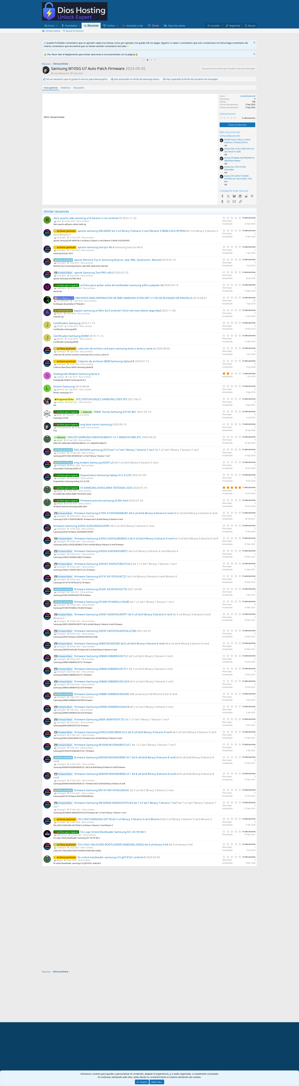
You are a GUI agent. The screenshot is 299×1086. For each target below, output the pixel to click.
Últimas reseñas (52, 30)
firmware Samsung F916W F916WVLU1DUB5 (102, 602)
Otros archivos (83, 221)
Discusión (79, 87)
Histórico (65, 87)
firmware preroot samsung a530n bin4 (104, 500)
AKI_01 (59, 313)
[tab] (144, 60)
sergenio (60, 377)
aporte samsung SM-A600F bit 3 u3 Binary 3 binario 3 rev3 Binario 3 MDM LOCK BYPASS (132, 231)
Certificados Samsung (66, 323)
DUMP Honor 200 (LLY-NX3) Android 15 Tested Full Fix (237, 141)
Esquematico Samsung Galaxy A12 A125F (105, 475)
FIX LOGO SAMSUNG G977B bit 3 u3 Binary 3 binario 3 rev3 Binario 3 (120, 819)
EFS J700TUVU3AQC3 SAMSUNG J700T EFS (101, 399)
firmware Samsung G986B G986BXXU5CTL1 (101, 656)
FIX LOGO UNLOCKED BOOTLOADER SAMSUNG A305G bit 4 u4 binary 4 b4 (123, 844)
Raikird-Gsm (62, 835)
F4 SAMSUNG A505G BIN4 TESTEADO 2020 (106, 487)
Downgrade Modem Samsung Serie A (76, 374)
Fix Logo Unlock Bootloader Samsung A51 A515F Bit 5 (113, 832)
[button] (57, 25)
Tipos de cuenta (176, 25)
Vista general (51, 87)
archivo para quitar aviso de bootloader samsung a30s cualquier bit (122, 285)
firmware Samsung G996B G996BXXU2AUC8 (101, 707)
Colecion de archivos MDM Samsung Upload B (106, 361)
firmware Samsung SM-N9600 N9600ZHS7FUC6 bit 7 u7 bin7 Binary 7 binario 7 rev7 (126, 803)
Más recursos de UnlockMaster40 (230, 134)
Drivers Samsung (64, 386)
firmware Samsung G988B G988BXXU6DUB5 (101, 694)
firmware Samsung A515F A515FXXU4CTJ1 (100, 576)
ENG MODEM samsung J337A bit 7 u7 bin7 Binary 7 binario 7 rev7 (114, 450)
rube (59, 221)
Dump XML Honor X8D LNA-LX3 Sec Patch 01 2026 (239, 150)
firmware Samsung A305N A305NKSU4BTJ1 (101, 551)
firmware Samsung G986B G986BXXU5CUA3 (101, 681)
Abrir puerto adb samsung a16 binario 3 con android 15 (87, 218)
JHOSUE (60, 326)
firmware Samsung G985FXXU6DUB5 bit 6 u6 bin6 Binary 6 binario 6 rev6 (119, 643)
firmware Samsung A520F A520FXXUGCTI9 (100, 589)
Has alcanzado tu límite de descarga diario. (137, 79)
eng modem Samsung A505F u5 (94, 462)
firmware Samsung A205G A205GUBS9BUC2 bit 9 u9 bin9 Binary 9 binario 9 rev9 (124, 538)
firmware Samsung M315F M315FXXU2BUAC (101, 790)
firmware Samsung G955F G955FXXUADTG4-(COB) (105, 631)
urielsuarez (61, 288)
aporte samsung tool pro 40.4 (96, 247)
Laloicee (60, 402)
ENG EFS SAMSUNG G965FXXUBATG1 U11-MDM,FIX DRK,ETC (104, 437)
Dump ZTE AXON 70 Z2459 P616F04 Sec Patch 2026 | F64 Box (238, 178)
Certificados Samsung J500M (71, 336)
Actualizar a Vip (134, 25)
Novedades (71, 25)
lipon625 (60, 389)
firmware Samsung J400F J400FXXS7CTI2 (99, 719)
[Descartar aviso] (254, 42)
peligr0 (60, 440)
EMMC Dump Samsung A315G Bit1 (115, 412)
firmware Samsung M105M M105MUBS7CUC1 (102, 745)
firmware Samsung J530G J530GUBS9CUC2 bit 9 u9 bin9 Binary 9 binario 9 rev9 (123, 732)
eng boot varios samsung (96, 424)
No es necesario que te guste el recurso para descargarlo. (77, 79)
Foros (51, 25)
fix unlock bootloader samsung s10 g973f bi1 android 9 (111, 857)
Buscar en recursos (74, 30)
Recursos (93, 25)
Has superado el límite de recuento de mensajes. (192, 79)
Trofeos (111, 25)
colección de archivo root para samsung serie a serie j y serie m (117, 348)
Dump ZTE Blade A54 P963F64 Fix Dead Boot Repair (239, 159)
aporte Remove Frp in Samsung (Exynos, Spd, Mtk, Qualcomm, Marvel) (117, 260)
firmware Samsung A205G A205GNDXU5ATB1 (81, 526)
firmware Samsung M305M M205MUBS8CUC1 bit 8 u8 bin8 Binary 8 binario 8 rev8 (125, 757)
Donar (155, 25)
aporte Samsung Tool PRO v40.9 (94, 272)
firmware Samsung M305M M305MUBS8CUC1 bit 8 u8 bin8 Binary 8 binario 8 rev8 (125, 774)
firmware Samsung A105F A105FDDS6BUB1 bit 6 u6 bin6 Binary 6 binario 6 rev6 (123, 513)
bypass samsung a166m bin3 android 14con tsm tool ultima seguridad (117, 310)
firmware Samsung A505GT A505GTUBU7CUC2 (103, 564)
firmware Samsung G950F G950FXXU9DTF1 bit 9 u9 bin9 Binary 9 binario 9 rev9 (123, 614)
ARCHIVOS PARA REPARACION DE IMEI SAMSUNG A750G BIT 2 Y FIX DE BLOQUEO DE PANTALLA (133, 298)
